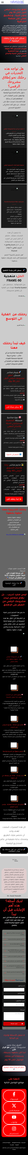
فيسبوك (14, 1099)
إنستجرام (14, 1134)
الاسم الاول (21, 986)
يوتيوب (14, 1122)
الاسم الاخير (21, 993)
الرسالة (22, 1010)
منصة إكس (14, 1111)
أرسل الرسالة (14, 1023)
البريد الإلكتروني (20, 1001)
